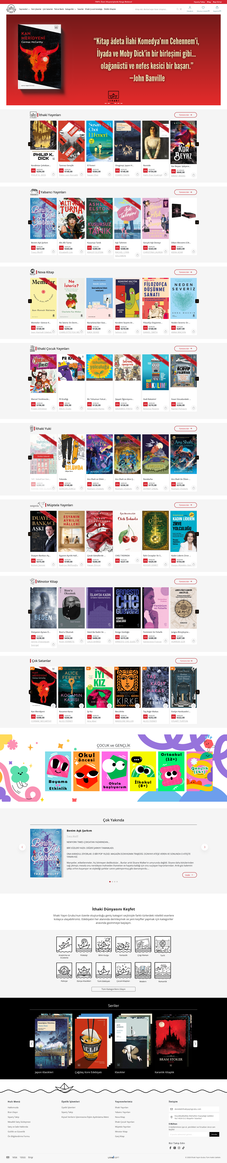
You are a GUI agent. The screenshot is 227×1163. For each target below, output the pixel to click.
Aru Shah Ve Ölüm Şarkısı (181, 479)
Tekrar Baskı (59, 9)
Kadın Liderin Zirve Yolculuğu (181, 555)
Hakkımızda (13, 1107)
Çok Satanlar (48, 9)
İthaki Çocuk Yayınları (124, 1122)
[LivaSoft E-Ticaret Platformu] (113, 1157)
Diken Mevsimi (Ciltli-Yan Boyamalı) (181, 242)
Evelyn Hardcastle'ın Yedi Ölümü (181, 711)
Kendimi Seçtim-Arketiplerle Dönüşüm (125, 322)
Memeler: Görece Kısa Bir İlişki (41, 322)
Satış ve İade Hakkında (18, 1126)
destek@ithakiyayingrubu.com (188, 1109)
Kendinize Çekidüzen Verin (41, 165)
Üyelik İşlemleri (68, 1107)
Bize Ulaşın (13, 1112)
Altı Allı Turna (65, 242)
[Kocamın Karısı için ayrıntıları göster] (71, 688)
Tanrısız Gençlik (66, 165)
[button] (106, 103)
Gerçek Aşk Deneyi (152, 242)
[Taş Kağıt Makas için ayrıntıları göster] (155, 688)
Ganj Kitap (119, 1136)
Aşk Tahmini (121, 242)
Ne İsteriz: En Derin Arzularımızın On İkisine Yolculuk (69, 322)
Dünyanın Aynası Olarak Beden (41, 632)
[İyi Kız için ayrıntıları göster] (99, 688)
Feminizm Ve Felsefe (152, 632)
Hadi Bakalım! (149, 399)
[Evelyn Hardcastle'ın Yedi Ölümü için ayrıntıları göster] (183, 688)
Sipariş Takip (199, 2)
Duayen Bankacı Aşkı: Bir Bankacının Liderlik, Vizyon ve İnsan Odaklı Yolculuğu (41, 555)
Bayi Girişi (217, 2)
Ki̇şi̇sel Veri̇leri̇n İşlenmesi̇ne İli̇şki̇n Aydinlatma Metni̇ (85, 1117)
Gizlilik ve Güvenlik (16, 1131)
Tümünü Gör (184, 115)
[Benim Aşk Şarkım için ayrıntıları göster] (45, 853)
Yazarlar (80, 9)
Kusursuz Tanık (94, 242)
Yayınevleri (23, 9)
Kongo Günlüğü (122, 632)
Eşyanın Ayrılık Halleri (69, 555)
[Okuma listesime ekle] (54, 124)
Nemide (147, 165)
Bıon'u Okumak (66, 632)
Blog (209, 2)
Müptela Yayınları (123, 1126)
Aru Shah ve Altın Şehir (125, 479)
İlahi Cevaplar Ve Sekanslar (153, 555)
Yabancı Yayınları (122, 1112)
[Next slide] (197, 144)
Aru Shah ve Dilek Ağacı (97, 479)
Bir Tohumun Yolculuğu (97, 399)
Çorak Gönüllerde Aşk (97, 555)
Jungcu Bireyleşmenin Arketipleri (181, 632)
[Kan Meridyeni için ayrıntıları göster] (43, 688)
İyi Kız (89, 711)
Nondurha (148, 479)
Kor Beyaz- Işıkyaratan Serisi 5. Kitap (181, 166)
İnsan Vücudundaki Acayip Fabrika (181, 399)
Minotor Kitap (121, 1131)
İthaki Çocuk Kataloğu (93, 9)
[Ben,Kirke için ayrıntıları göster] (127, 688)
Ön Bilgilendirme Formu (19, 1136)
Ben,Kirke (119, 711)
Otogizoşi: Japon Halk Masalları (125, 165)
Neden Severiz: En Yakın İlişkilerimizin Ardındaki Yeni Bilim (181, 322)
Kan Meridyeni (38, 711)
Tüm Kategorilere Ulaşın (113, 989)
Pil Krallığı (63, 399)
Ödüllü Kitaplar (110, 9)
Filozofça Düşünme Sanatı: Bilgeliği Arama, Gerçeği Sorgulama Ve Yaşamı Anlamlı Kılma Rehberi (153, 322)
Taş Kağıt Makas (150, 711)
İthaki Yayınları (121, 1107)
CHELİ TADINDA (122, 555)
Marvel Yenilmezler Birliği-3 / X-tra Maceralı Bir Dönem (41, 399)
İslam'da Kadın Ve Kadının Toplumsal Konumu (97, 632)
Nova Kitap (120, 1117)
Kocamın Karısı (66, 711)
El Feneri (91, 165)
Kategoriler (69, 9)
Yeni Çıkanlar (36, 9)
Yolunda (63, 479)
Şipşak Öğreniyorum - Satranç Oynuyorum (125, 399)
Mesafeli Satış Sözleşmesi (19, 1122)
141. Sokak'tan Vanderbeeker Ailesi (41, 479)
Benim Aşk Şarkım (39, 242)
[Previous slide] (30, 144)
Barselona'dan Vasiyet (97, 322)
